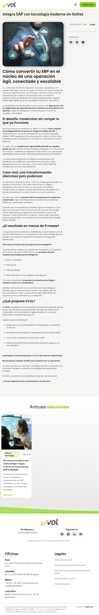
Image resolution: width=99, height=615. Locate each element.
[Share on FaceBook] (70, 42)
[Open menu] (75, 5)
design (90, 606)
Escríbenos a (27, 529)
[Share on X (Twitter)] (83, 42)
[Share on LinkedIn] (77, 42)
